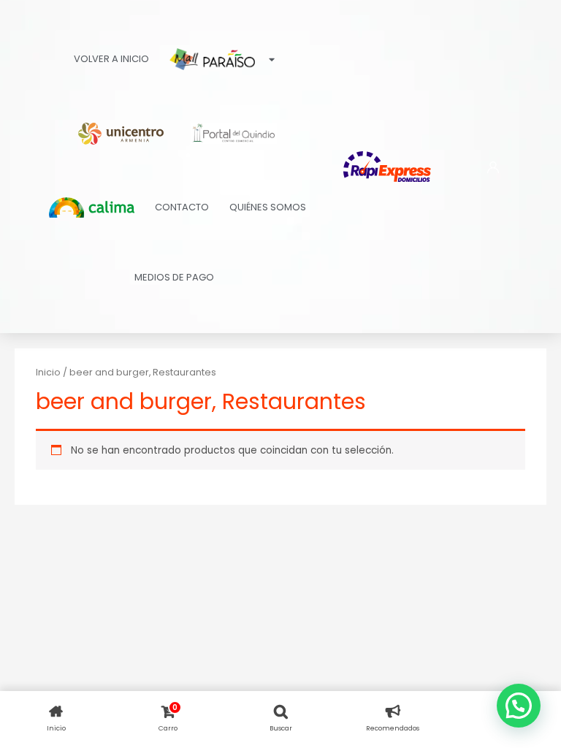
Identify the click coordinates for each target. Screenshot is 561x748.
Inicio (48, 372)
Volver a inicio (111, 59)
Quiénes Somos (267, 207)
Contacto (182, 207)
